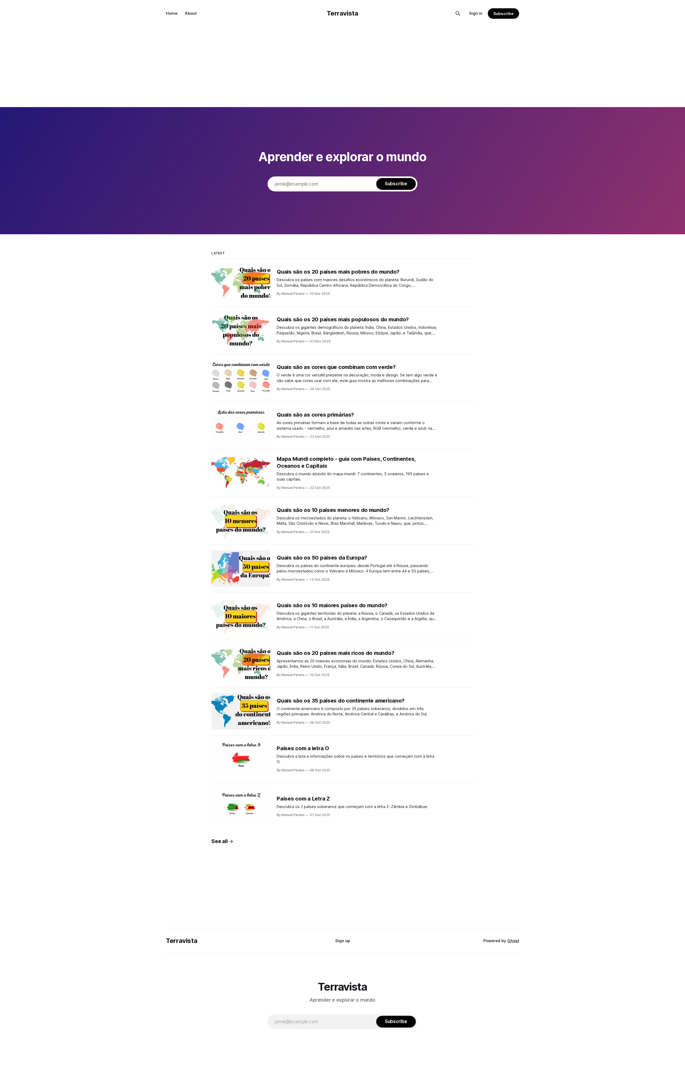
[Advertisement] (342, 66)
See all (219, 841)
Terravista (342, 13)
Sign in (475, 13)
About (191, 13)
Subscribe (503, 13)
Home (171, 13)
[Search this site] (458, 13)
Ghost (513, 940)
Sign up (342, 940)
